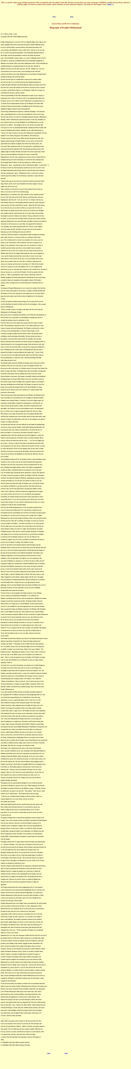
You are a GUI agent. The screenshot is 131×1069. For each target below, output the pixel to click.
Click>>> (110, 4)
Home (71, 16)
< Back (54, 16)
